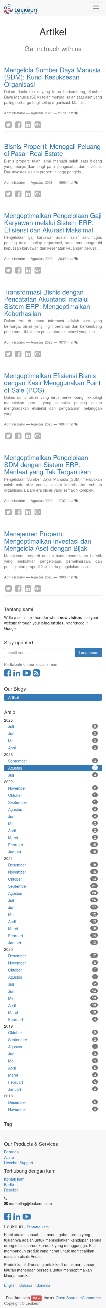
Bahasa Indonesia (34, 1285)
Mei (52, 740)
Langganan (88, 652)
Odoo (36, 1298)
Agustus (52, 768)
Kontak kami (14, 1179)
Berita (9, 1184)
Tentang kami (38, 1226)
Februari (52, 844)
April (52, 748)
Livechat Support (18, 1162)
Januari (52, 851)
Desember (52, 865)
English (10, 1285)
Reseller (11, 1190)
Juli (52, 726)
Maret (52, 837)
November (52, 788)
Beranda (11, 1151)
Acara (9, 1157)
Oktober (52, 795)
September (52, 761)
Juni (52, 733)
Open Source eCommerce (78, 1297)
